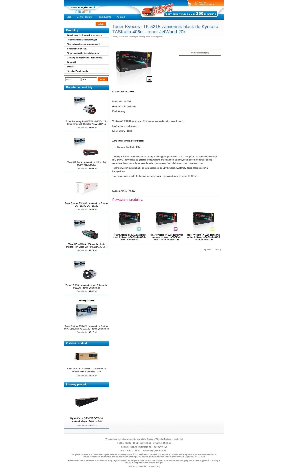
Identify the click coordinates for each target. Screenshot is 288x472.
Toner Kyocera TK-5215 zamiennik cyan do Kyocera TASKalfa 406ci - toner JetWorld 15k (129, 237)
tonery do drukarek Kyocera (151, 37)
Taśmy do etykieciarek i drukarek (83, 53)
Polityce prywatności (173, 439)
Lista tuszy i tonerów (137, 466)
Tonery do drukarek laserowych (82, 40)
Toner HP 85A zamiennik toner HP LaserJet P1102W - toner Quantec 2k (87, 286)
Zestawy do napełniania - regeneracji (84, 58)
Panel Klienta (104, 16)
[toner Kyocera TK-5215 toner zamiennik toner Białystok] (134, 85)
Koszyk (202, 2)
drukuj (218, 250)
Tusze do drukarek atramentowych (83, 44)
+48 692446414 (159, 447)
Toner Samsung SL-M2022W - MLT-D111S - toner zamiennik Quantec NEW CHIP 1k (87, 122)
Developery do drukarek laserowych (84, 35)
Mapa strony (154, 466)
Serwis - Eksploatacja (77, 71)
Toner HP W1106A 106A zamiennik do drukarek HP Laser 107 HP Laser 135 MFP (86, 245)
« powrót (208, 250)
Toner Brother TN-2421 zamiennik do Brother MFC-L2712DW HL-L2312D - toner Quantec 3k (86, 327)
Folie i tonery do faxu (77, 49)
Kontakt (121, 16)
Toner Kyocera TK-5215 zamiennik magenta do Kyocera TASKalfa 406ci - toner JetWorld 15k (166, 237)
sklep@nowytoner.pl (139, 447)
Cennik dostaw (84, 16)
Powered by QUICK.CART (154, 451)
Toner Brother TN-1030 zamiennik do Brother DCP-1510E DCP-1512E (86, 204)
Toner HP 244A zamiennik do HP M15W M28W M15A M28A (86, 163)
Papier (70, 67)
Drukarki (71, 62)
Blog (69, 16)
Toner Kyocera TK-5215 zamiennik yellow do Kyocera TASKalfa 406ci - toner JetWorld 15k (203, 237)
